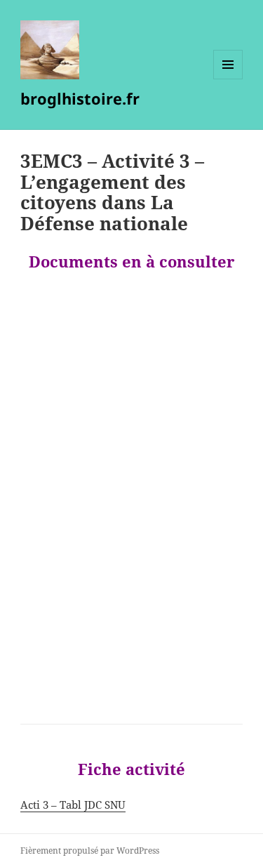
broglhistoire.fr (80, 98)
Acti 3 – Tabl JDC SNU (73, 804)
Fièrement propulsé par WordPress (89, 850)
